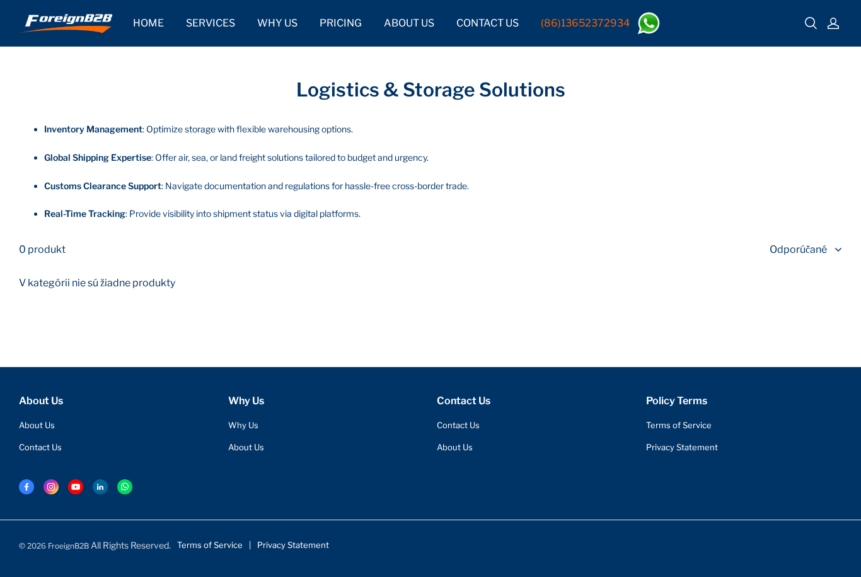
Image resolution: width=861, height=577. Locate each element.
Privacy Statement (682, 447)
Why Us (243, 425)
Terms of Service (679, 425)
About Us (37, 425)
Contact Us (40, 447)
